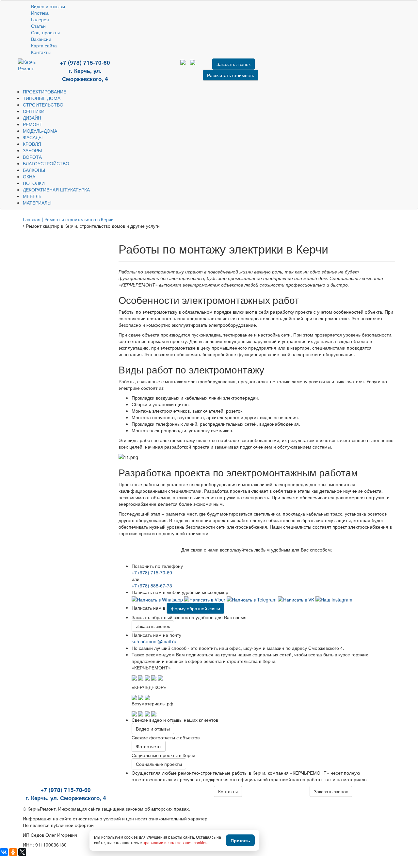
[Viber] (204, 598)
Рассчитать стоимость (230, 75)
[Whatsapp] (157, 598)
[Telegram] (146, 67)
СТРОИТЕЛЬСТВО (43, 104)
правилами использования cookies (175, 842)
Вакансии (41, 39)
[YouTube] (136, 67)
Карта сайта (44, 45)
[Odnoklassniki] (155, 67)
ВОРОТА (32, 157)
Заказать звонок (153, 626)
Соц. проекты (45, 32)
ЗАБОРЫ (32, 150)
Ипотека (40, 12)
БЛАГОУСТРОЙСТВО (46, 163)
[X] (22, 852)
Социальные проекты (159, 764)
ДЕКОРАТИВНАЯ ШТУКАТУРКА (56, 189)
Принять (240, 840)
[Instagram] (333, 598)
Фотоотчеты (148, 746)
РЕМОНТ (32, 124)
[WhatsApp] (141, 67)
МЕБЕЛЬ (32, 196)
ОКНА (29, 176)
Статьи (38, 26)
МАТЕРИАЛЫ (37, 202)
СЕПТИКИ (33, 111)
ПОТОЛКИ (34, 183)
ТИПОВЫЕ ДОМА (41, 98)
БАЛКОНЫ (34, 170)
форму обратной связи (195, 608)
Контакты (41, 52)
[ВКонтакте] (4, 852)
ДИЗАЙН (32, 117)
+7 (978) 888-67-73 (152, 585)
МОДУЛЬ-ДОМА (40, 130)
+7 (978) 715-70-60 (85, 62)
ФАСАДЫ (32, 137)
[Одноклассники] (13, 852)
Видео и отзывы (48, 6)
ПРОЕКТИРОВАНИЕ (44, 91)
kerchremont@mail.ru (154, 641)
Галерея (40, 19)
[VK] (296, 598)
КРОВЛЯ (32, 143)
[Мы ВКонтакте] (151, 67)
